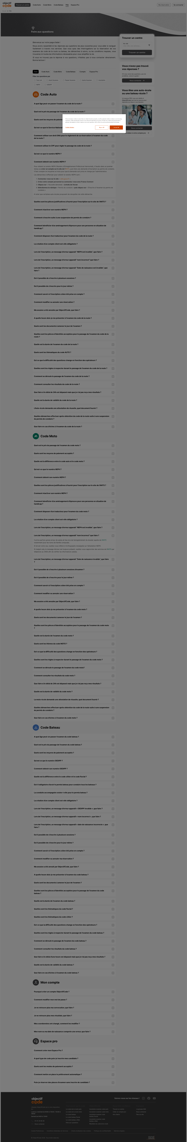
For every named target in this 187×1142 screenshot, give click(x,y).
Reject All (101, 127)
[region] (94, 123)
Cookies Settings (69, 127)
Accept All (116, 127)
